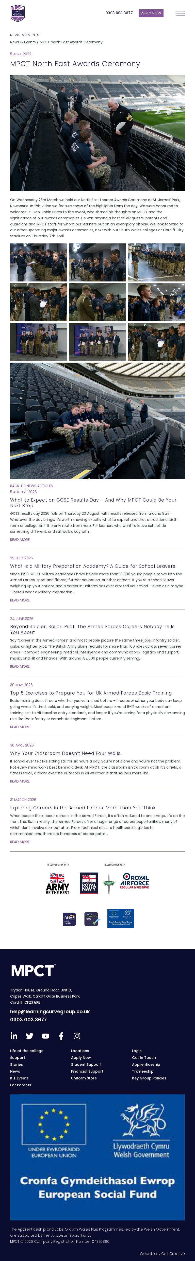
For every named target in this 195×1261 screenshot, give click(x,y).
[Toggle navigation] (180, 13)
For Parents (20, 1085)
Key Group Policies (149, 1078)
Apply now (151, 13)
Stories (16, 1064)
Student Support (86, 1064)
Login (137, 1050)
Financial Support (87, 1071)
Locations (80, 1050)
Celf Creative (173, 1253)
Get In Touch (144, 1057)
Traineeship (143, 1071)
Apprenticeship (146, 1064)
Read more (20, 539)
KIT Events (19, 1078)
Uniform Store (84, 1078)
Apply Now (81, 1057)
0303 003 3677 (119, 12)
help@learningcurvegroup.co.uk (50, 1011)
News (15, 1071)
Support (17, 1057)
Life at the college (26, 1050)
